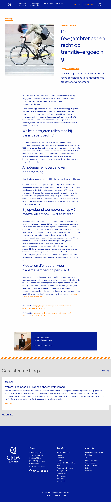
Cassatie (60, 458)
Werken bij (22, 5)
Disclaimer (89, 455)
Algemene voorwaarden (94, 452)
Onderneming (62, 476)
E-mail (50, 346)
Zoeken (33, 5)
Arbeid (59, 455)
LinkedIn (39, 346)
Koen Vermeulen (72, 69)
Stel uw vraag (47, 3)
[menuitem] (23, 3)
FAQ (86, 458)
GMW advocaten (9, 4)
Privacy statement (92, 465)
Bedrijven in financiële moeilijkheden (65, 469)
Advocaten (23, 3)
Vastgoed (60, 481)
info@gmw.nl (34, 463)
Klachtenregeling (91, 463)
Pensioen (60, 478)
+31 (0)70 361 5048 (37, 466)
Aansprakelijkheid (63, 452)
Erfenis (59, 460)
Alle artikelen (7, 415)
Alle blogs (9, 19)
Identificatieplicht (91, 460)
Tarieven (88, 468)
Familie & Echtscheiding (66, 463)
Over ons (59, 3)
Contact (87, 4)
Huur (59, 465)
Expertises (34, 3)
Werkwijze (88, 471)
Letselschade (62, 473)
